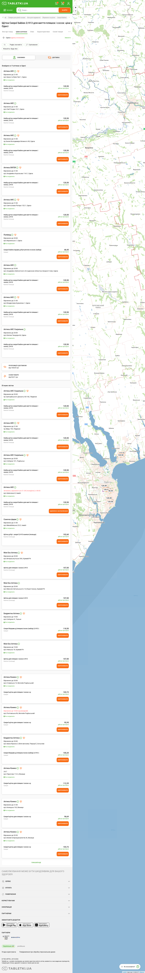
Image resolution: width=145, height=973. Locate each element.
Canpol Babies (61, 17)
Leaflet (124, 972)
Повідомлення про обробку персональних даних (37, 952)
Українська (7, 946)
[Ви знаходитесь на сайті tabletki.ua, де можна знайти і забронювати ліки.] (15, 3)
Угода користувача (9, 952)
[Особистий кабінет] (68, 3)
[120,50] (121, 457)
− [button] (75, 10)
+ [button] (75, 7)
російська (21, 946)
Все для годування (33, 17)
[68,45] (111, 493)
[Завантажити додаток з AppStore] (25, 925)
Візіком (142, 972)
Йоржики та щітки (49, 17)
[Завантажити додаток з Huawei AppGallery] (41, 925)
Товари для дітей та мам (16, 17)
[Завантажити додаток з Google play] (9, 925)
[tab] (22, 32)
